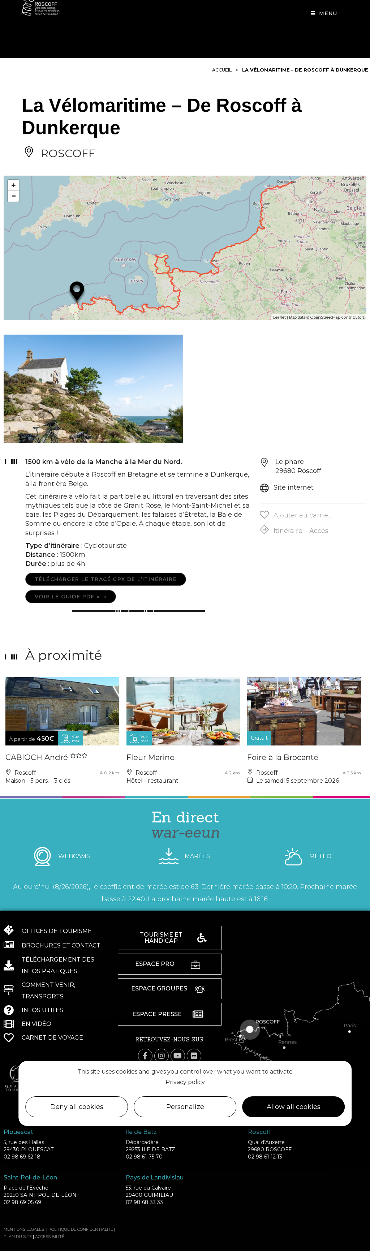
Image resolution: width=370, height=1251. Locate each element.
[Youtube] (178, 1056)
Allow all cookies (293, 1107)
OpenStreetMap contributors (337, 317)
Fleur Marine (150, 757)
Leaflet (279, 317)
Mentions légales (24, 1229)
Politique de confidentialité (80, 1229)
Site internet (294, 487)
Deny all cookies (76, 1107)
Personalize (185, 1107)
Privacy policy (185, 1082)
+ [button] (13, 185)
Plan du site (18, 1236)
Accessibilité (49, 1236)
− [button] (13, 196)
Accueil (222, 70)
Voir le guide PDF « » (71, 596)
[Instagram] (161, 1056)
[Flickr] (194, 1056)
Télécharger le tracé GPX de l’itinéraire (106, 579)
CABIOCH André (37, 757)
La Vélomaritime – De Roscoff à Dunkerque (305, 70)
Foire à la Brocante (282, 757)
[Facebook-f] (145, 1056)
